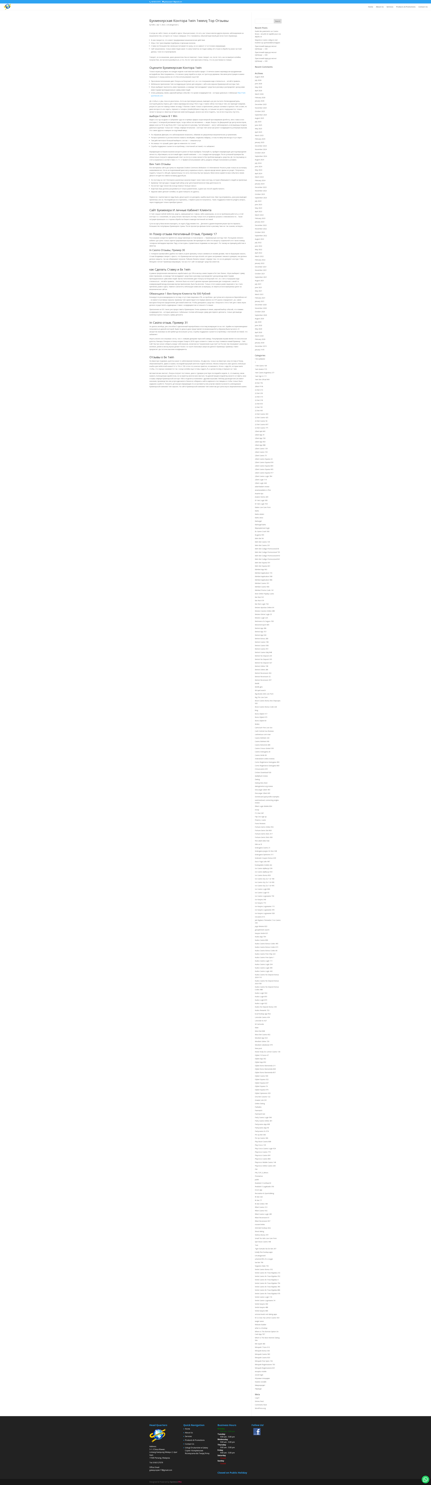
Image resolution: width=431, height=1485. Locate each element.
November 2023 (261, 191)
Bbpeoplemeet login (262, 528)
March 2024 (259, 177)
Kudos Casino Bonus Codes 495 (266, 944)
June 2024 (258, 166)
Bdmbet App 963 (261, 569)
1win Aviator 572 (261, 369)
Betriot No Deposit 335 (263, 659)
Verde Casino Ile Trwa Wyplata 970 (267, 1293)
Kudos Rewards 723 (262, 1010)
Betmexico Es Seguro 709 (264, 621)
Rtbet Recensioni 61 (262, 1218)
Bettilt (257, 683)
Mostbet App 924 (261, 1038)
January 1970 (259, 350)
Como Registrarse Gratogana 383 (267, 762)
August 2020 (259, 319)
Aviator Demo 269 (261, 497)
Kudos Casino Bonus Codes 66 (266, 950)
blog (256, 710)
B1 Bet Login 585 (261, 500)
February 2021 (260, 298)
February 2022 (260, 260)
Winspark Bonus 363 (262, 1351)
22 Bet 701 (259, 407)
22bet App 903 (260, 442)
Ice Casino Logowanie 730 (264, 896)
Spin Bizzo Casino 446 (263, 1242)
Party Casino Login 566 (263, 1117)
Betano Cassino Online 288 (265, 611)
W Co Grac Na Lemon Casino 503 (267, 1318)
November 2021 (261, 270)
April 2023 (258, 211)
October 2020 (260, 312)
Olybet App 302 (260, 1059)
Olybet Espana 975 (261, 1090)
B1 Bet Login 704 (261, 504)
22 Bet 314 (259, 397)
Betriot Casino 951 (261, 649)
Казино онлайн (260, 1382)
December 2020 (261, 305)
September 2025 (261, 115)
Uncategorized (172, 25)
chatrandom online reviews (265, 759)
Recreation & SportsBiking (264, 1193)
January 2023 (259, 222)
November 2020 (261, 308)
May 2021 (258, 291)
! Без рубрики (260, 359)
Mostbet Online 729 (262, 1041)
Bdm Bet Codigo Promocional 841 (267, 559)
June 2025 (258, 125)
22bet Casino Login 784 (263, 476)
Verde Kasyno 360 (261, 1304)
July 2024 (258, 163)
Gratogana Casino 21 (262, 848)
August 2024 (259, 160)
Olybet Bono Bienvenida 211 (265, 1066)
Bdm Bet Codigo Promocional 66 (267, 549)
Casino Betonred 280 (262, 745)
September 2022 (261, 236)
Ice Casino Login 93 (262, 892)
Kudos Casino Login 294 (264, 964)
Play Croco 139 (260, 1145)
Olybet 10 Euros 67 (262, 1055)
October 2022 (260, 232)
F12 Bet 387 (259, 813)
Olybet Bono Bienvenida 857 (265, 1072)
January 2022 (259, 263)
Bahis (257, 511)
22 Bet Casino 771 (261, 428)
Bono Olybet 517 (261, 714)
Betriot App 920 (260, 635)
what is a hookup (261, 1328)
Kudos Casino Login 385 (264, 968)
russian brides (260, 1224)
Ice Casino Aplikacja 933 (263, 872)
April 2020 (258, 332)
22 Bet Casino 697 (261, 424)
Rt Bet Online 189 (261, 1204)
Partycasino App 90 (262, 1128)
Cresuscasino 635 (261, 769)
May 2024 (258, 170)
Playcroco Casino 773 (263, 1152)
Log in (257, 1398)
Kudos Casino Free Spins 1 (264, 957)
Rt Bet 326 (259, 1197)
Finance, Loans (260, 820)
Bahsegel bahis (260, 525)
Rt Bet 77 (258, 1200)
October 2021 (260, 274)
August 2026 (259, 77)
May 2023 (258, 208)
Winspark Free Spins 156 (264, 1361)
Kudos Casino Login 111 (264, 961)
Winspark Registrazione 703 (265, 1364)
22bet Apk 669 (260, 431)
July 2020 (258, 322)
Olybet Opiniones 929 (262, 1093)
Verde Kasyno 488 (261, 1307)
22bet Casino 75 (261, 455)
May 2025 (258, 129)
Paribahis (258, 1107)
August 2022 (259, 239)
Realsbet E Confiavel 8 (263, 1183)
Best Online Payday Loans (264, 594)
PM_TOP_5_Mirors (261, 1173)
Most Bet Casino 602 (262, 1034)
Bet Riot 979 (259, 600)
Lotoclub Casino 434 (262, 1017)
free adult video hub (262, 841)
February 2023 (260, 218)
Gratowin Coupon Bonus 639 (265, 858)
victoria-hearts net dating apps (266, 1314)
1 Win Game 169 (261, 366)
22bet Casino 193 (261, 452)
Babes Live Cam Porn (263, 507)
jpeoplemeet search (262, 930)
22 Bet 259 (259, 393)
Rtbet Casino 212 (261, 1207)
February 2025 (260, 139)
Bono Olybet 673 (261, 717)
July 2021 (258, 284)
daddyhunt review (261, 776)
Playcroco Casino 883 (263, 1159)
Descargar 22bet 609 (262, 793)
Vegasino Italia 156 (262, 1266)
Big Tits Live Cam (261, 697)
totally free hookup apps (264, 1252)
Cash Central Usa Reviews (264, 731)
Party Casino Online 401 (263, 1121)
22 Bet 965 (259, 410)
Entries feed (259, 1401)
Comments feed (261, 1405)
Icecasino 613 (260, 917)
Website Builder (260, 1325)
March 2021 (259, 294)
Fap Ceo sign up (261, 817)
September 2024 (261, 156)
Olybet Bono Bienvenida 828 (265, 1069)
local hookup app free (263, 1014)
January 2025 (259, 142)
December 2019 (261, 346)
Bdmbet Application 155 (263, 573)
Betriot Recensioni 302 (263, 673)
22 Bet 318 (259, 400)
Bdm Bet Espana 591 (262, 563)
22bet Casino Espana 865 (264, 466)
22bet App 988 (260, 445)
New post (258, 1048)
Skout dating (259, 1231)
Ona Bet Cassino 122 (262, 1097)
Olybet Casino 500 (261, 1076)
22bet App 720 (260, 438)
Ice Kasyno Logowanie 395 (265, 910)
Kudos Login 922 (261, 1003)
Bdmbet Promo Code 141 (264, 590)
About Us (380, 7)
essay (257, 810)
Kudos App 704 (260, 937)
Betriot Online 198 (261, 666)
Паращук (258, 1389)
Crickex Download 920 (263, 772)
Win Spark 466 (260, 1344)
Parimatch (258, 1110)
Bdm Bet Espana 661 (262, 566)
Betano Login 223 (261, 618)
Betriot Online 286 (261, 670)
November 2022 (261, 229)
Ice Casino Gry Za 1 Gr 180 (264, 879)
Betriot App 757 (260, 632)
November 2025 (261, 108)
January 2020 (259, 343)
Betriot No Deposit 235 (263, 656)
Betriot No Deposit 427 (263, 663)
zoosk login (259, 1375)
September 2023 (261, 198)
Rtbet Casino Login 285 (263, 1214)
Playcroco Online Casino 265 (265, 1166)
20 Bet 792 (259, 383)
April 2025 (258, 132)
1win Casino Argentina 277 (264, 373)
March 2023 (259, 215)
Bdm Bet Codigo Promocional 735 (267, 552)
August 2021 (259, 280)
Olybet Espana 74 (261, 1086)
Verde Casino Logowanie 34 (265, 1300)
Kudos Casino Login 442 (264, 971)
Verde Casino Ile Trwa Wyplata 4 (266, 1280)
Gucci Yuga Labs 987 (262, 861)
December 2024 (261, 146)
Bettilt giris (259, 687)
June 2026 (258, 84)
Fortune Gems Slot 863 (263, 830)
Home (370, 7)
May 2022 (258, 249)
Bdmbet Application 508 (263, 576)
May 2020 (258, 329)
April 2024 (258, 173)
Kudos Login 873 (261, 1000)
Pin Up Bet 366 (260, 1135)
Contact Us (423, 7)
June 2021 (258, 287)
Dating (257, 779)
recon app (258, 1190)
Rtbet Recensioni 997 (262, 1221)
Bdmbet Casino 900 (262, 587)
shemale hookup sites (263, 1228)
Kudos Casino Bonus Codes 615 (266, 947)
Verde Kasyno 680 (261, 1311)
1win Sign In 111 (261, 376)
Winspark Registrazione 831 (265, 1368)
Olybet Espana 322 (261, 1079)
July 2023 (258, 201)
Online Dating (260, 1103)
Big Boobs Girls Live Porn (264, 694)
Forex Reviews (260, 823)
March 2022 (259, 256)
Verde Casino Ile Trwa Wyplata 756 (267, 1283)
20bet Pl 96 (259, 386)
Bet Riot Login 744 (261, 604)
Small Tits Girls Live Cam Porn (266, 1238)
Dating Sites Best (261, 783)
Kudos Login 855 (261, 996)
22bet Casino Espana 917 (264, 473)
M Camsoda (259, 1024)
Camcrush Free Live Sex (263, 728)
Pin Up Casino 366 (261, 1138)
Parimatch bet (260, 1114)
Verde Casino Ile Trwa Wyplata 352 (267, 1276)
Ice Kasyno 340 (260, 899)
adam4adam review (262, 487)
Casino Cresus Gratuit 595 (264, 748)
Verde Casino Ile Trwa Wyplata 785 (267, 1287)
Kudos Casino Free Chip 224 (265, 954)
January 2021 (259, 301)
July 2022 (258, 242)
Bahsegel (258, 521)
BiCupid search (260, 690)
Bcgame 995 (259, 535)
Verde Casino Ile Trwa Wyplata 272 (267, 1273)
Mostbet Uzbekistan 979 (264, 1045)
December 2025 (261, 104)
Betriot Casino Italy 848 (263, 652)
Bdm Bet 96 (259, 538)
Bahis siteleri (259, 514)
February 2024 (260, 180)
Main (256, 1028)
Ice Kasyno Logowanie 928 (265, 913)
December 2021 (261, 267)
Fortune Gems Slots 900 (264, 837)
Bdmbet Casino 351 (262, 583)
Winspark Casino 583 (262, 1354)
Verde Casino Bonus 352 (264, 1269)
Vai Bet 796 (259, 1262)
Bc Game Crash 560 (262, 531)
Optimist (175, 1482)
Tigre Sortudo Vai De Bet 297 (265, 1249)
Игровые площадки (262, 1378)
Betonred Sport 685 (262, 625)
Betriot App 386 (260, 628)
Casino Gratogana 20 (262, 752)
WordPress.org (260, 1408)
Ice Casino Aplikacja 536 (263, 868)
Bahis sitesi (259, 518)
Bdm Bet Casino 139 (262, 542)
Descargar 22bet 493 (262, 790)
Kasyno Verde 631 (261, 933)
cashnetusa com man (263, 734)
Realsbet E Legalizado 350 (264, 1186)
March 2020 (259, 336)
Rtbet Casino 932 (261, 1211)
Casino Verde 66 (261, 755)
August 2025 (259, 118)
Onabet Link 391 (261, 1100)
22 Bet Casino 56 (261, 421)
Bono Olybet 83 (260, 721)
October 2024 (260, 153)
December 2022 (261, 225)
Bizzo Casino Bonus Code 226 (266, 707)
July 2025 (258, 122)
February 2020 (260, 339)
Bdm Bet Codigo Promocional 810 (267, 556)
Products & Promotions (406, 7)
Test (256, 1245)
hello (153, 25)
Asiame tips (259, 493)
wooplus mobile (260, 1371)
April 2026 (258, 90)
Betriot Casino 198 (261, 642)
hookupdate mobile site (263, 865)
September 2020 (261, 315)
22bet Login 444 (261, 483)
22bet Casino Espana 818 (264, 462)
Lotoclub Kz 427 (261, 1021)
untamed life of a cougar (264, 1259)
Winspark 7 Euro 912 (262, 1347)
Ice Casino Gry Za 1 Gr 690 (264, 882)
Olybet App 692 (260, 1062)
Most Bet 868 (260, 1031)
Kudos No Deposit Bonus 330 (266, 1007)
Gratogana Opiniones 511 (264, 854)
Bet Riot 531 (259, 597)
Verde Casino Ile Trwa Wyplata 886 (267, 1290)
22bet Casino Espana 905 (264, 469)
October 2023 (260, 194)
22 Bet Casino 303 (261, 414)
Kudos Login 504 (261, 993)
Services (390, 7)
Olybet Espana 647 (261, 1083)
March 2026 (259, 94)
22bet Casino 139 (261, 448)
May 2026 (258, 87)
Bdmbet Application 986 (263, 580)
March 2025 (259, 135)
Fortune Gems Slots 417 (264, 834)
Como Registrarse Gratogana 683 (267, 766)
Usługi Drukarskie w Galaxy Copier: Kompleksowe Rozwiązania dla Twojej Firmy (197, 1450)
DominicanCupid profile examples (267, 797)
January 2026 (259, 101)
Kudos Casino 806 (261, 940)
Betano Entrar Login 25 (263, 614)
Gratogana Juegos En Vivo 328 (266, 851)
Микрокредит (260, 1385)
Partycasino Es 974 (262, 1131)
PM (256, 1169)
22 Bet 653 (259, 404)
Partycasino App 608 (262, 1124)
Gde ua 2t (258, 844)
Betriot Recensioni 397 (263, 680)
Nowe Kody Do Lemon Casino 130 (267, 1052)
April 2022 (258, 253)
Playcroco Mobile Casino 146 (265, 1162)
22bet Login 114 (261, 480)
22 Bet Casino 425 (261, 417)
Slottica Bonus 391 (262, 1235)
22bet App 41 (260, 435)
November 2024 (261, 149)
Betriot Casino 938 (261, 645)
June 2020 (258, 325)
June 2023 (258, 204)
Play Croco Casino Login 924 (265, 1148)
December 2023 (261, 187)
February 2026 (260, 97)
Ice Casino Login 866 (262, 889)
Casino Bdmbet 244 (262, 738)
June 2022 (258, 246)
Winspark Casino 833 (262, 1357)
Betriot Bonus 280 (261, 638)
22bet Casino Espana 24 (263, 459)
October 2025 (260, 111)
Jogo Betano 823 (261, 926)
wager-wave (259, 1321)
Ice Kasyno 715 (260, 903)
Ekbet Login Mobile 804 (263, 806)
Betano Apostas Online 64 (264, 607)
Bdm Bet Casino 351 (262, 545)
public (257, 1179)
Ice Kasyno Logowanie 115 (265, 906)
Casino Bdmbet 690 (262, 741)
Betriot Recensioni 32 (262, 676)
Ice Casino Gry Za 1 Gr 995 (264, 886)
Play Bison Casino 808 (263, 1141)
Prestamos (259, 1176)
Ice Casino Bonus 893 (263, 875)
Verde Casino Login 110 (263, 1297)
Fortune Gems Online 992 (264, 827)
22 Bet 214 (259, 390)
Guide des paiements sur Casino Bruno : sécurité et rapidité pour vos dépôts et (268, 34)
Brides (257, 724)
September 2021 (261, 277)
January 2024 (259, 184)
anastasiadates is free (263, 490)
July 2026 (258, 80)
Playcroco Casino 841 (263, 1155)
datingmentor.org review (264, 786)
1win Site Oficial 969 (262, 379)
